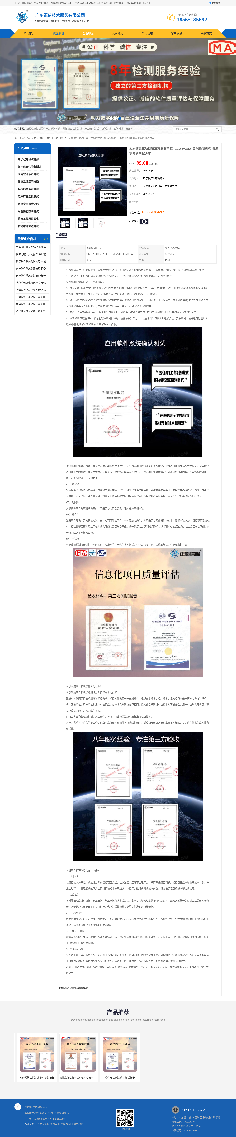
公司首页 (29, 33)
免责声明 (55, 1124)
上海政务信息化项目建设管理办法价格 (32, 290)
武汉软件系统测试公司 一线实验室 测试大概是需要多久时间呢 (32, 261)
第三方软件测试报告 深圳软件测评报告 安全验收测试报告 (32, 254)
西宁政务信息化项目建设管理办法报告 (32, 311)
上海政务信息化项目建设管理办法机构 (32, 297)
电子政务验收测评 (28, 159)
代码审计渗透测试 (28, 226)
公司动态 (147, 33)
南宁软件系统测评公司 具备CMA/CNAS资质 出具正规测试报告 (32, 268)
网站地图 (78, 1124)
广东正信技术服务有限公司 (38, 1119)
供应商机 (58, 33)
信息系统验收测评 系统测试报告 (117, 1077)
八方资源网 (43, 1124)
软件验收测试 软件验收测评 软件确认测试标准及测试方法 (32, 247)
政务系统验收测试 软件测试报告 (158, 1077)
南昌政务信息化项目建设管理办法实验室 (32, 304)
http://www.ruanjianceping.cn (73, 987)
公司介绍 (117, 33)
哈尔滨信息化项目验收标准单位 (32, 282)
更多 (46, 239)
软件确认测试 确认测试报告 (76, 1077)
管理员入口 (67, 1124)
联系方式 (206, 33)
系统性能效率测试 (28, 211)
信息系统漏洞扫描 (28, 181)
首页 (28, 138)
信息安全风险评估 (28, 204)
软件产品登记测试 (28, 196)
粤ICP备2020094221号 (59, 1113)
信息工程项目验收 (56, 138)
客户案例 (176, 33)
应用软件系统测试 (28, 174)
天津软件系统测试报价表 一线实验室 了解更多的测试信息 (32, 275)
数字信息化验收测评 (29, 166)
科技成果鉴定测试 (28, 189)
